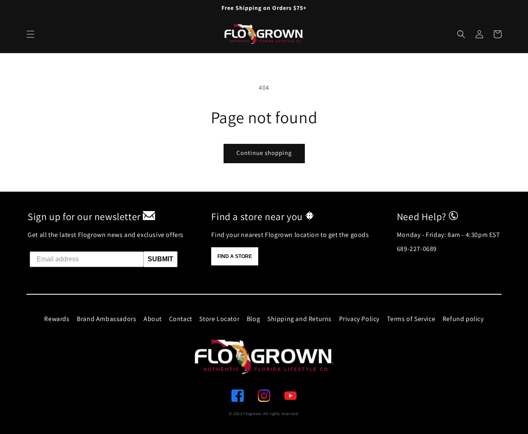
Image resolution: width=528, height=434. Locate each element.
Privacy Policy (359, 318)
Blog (253, 318)
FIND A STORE (234, 256)
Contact (180, 318)
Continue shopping (264, 153)
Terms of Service (411, 318)
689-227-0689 (417, 248)
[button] (461, 34)
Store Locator (219, 318)
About (153, 318)
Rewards (56, 318)
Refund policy (463, 318)
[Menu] (30, 34)
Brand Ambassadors (106, 318)
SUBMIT (160, 259)
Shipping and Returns (299, 318)
